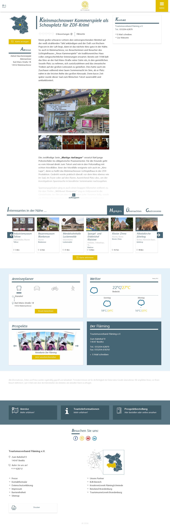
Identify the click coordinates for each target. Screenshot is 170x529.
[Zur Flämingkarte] (105, 463)
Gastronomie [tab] (153, 210)
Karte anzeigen (22, 42)
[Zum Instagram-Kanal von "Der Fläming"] (82, 439)
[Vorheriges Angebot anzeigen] (10, 235)
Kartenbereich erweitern (154, 216)
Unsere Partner (97, 479)
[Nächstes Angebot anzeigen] (160, 235)
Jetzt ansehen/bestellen (45, 357)
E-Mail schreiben (100, 355)
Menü (161, 8)
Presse (15, 479)
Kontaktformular (19, 482)
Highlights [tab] (115, 210)
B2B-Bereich (95, 482)
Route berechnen (45, 311)
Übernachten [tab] (134, 210)
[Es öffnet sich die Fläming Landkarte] (4, 5)
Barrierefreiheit (19, 493)
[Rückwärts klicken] (14, 346)
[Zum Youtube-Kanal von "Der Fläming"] (88, 439)
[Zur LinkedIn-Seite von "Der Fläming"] (94, 439)
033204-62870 (102, 347)
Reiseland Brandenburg (101, 489)
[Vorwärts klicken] (78, 346)
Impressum (17, 489)
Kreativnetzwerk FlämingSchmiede (106, 486)
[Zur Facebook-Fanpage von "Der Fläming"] (75, 439)
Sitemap (15, 496)
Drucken (36, 507)
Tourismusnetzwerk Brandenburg (106, 493)
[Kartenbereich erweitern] (166, 216)
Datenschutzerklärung (22, 486)
